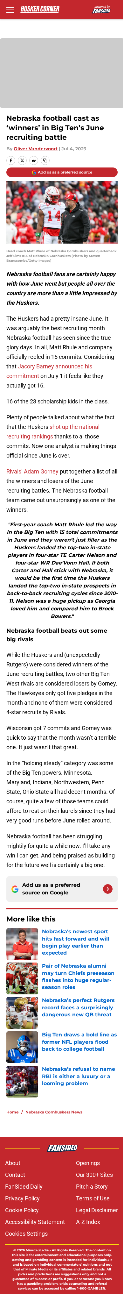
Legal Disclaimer (97, 1210)
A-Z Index (88, 1222)
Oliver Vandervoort (36, 149)
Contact (15, 1174)
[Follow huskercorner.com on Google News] (108, 889)
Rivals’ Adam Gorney (32, 471)
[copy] (45, 160)
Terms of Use (93, 1198)
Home (12, 1112)
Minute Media (37, 1250)
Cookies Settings (26, 1233)
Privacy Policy (22, 1198)
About (12, 1163)
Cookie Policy (22, 1210)
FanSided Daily (24, 1186)
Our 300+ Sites (94, 1174)
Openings (88, 1163)
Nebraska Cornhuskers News (53, 1112)
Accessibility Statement (35, 1222)
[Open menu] (10, 9)
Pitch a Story (92, 1186)
